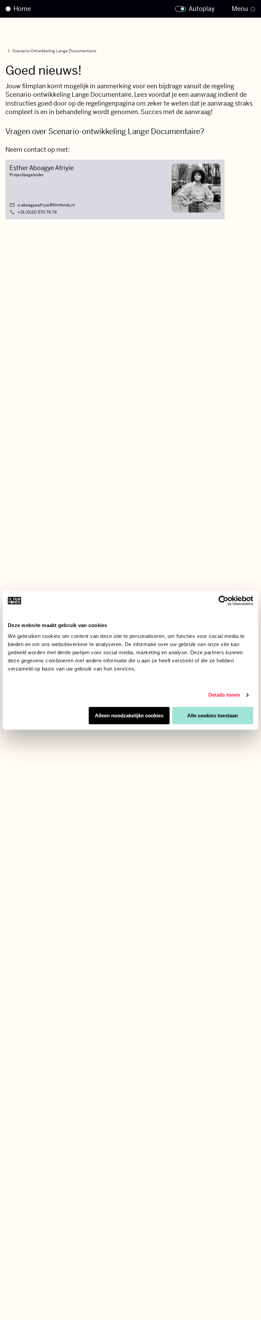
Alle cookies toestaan (212, 715)
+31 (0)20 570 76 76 (37, 212)
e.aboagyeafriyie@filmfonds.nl (46, 205)
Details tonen (224, 695)
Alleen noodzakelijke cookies (129, 715)
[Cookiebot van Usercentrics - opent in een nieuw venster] (223, 600)
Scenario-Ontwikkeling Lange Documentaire (51, 51)
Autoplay (202, 9)
